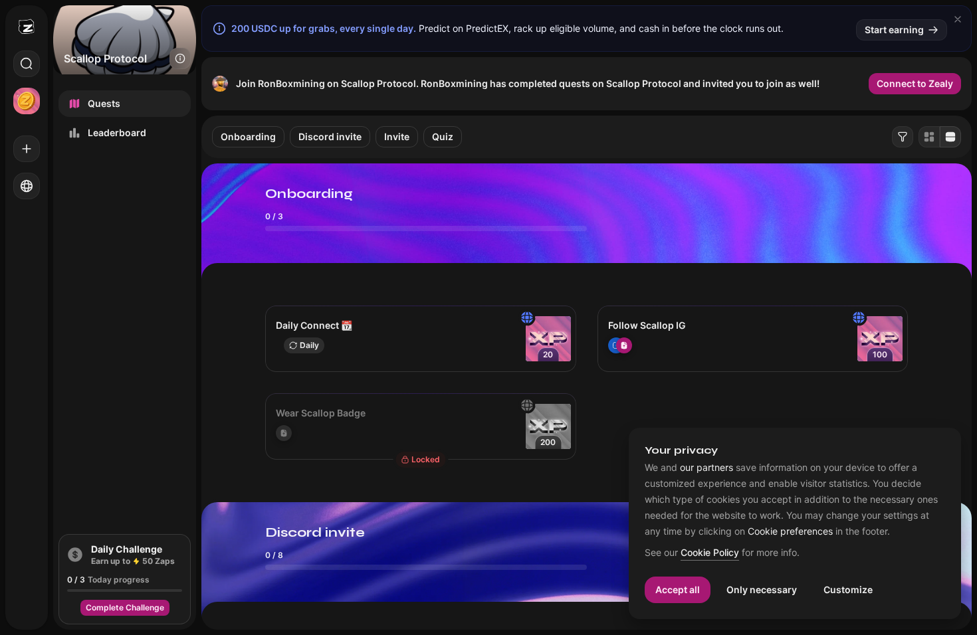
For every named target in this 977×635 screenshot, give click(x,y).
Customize (848, 589)
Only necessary (761, 589)
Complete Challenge (125, 607)
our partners (706, 467)
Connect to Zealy (915, 83)
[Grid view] (929, 136)
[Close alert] (957, 19)
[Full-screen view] (950, 136)
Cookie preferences (790, 531)
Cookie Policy (710, 553)
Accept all (677, 589)
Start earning (894, 29)
